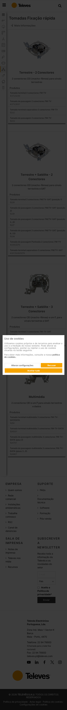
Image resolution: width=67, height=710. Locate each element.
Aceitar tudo (33, 370)
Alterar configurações (22, 365)
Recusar (51, 365)
